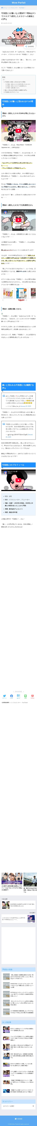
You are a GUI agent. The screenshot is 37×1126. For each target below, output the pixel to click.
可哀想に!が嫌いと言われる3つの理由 (15, 82)
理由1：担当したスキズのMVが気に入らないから (18, 84)
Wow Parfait (19, 2)
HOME (19, 1119)
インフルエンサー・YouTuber (19, 702)
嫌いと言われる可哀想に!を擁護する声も (16, 90)
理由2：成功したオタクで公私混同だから (17, 86)
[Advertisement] (18, 359)
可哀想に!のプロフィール (12, 92)
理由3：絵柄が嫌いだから (13, 87)
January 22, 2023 (25, 406)
